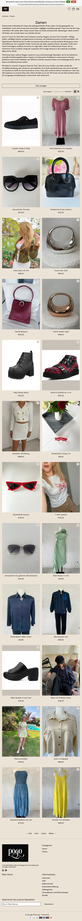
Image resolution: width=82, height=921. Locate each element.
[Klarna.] (51, 918)
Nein (73, 2)
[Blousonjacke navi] (61, 609)
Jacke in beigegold (61, 759)
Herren (44, 849)
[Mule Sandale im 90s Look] (21, 670)
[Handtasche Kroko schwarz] (61, 182)
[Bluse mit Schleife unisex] (61, 670)
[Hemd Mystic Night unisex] (21, 609)
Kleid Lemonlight (21, 759)
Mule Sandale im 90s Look (21, 698)
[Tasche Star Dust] (61, 243)
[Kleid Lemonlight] (21, 731)
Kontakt (45, 895)
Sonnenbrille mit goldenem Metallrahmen (21, 576)
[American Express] (44, 918)
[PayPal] (30, 918)
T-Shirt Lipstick (61, 515)
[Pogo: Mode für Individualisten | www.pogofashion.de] (5, 9)
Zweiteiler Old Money (21, 453)
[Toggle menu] (78, 9)
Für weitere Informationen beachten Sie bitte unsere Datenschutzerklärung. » (41, 4)
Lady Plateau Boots (21, 392)
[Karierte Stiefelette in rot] (61, 365)
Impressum (46, 878)
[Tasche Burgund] (21, 304)
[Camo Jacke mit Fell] (21, 243)
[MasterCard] (47, 918)
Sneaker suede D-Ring (21, 148)
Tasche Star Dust (61, 270)
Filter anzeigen (41, 86)
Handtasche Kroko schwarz (61, 209)
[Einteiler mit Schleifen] (61, 792)
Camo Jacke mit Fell (21, 270)
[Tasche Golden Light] (61, 304)
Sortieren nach (59, 91)
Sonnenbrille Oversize (21, 209)
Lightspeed (53, 915)
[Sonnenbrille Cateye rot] (61, 426)
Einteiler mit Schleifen (61, 820)
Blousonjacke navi (61, 637)
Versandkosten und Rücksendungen (55, 892)
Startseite (5, 16)
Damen (45, 852)
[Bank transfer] (37, 918)
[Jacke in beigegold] (61, 731)
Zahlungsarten (47, 889)
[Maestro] (40, 918)
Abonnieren (49, 904)
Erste (36, 833)
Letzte (43, 833)
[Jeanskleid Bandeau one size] (21, 792)
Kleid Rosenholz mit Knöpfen (61, 148)
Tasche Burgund (21, 331)
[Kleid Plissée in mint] (61, 548)
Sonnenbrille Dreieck (21, 515)
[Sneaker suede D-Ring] (21, 121)
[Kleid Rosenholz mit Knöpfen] (61, 121)
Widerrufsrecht (47, 884)
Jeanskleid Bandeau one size (21, 820)
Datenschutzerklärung (50, 887)
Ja (68, 2)
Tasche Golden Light (61, 331)
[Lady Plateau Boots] (21, 365)
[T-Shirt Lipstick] (61, 487)
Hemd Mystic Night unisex (20, 637)
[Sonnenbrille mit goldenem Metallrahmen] (21, 548)
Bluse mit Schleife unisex (61, 698)
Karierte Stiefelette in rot (61, 392)
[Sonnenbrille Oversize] (21, 182)
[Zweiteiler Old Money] (21, 426)
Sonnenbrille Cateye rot (61, 453)
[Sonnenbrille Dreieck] (21, 487)
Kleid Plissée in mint (61, 576)
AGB (43, 881)
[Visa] (33, 918)
